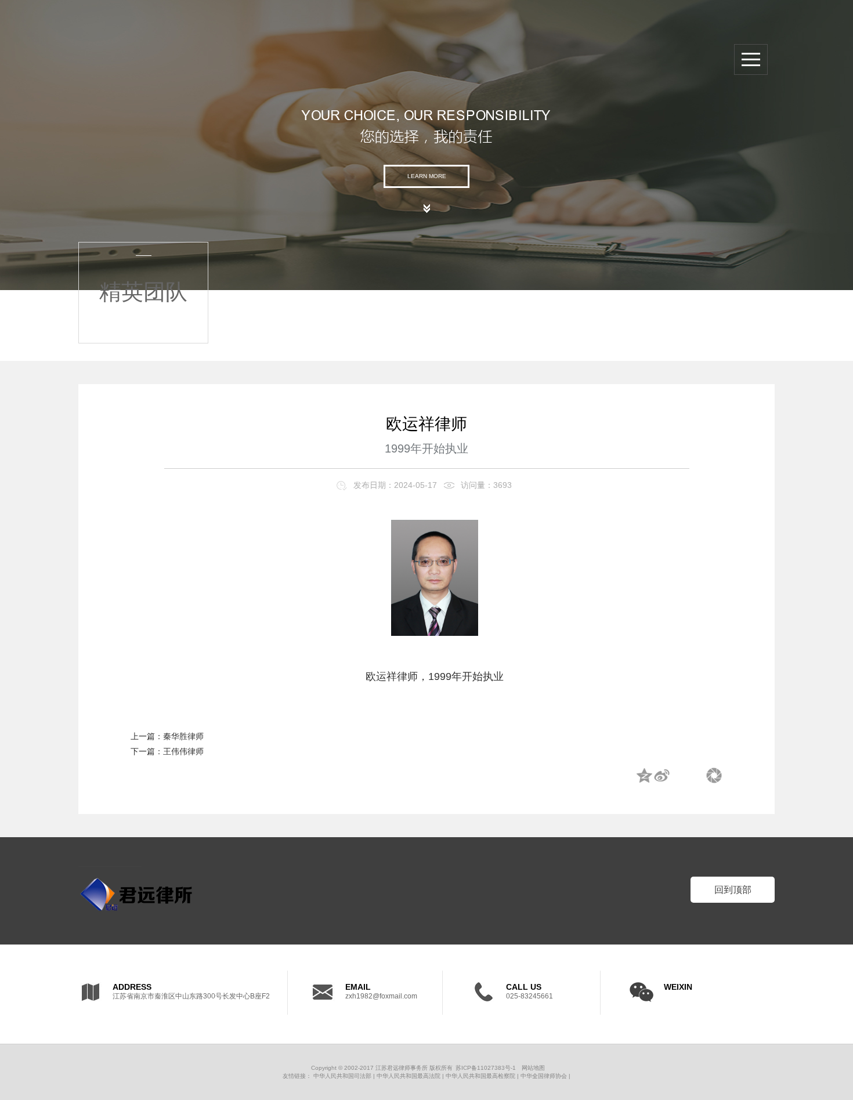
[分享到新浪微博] (661, 776)
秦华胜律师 (183, 736)
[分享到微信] (713, 776)
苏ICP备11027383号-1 (486, 1068)
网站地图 (533, 1068)
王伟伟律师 (183, 751)
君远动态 (714, 257)
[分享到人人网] (696, 776)
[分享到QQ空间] (644, 776)
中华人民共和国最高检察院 (480, 1076)
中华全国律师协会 (544, 1076)
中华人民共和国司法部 (342, 1076)
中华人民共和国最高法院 (408, 1076)
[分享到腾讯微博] (679, 776)
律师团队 (714, 221)
